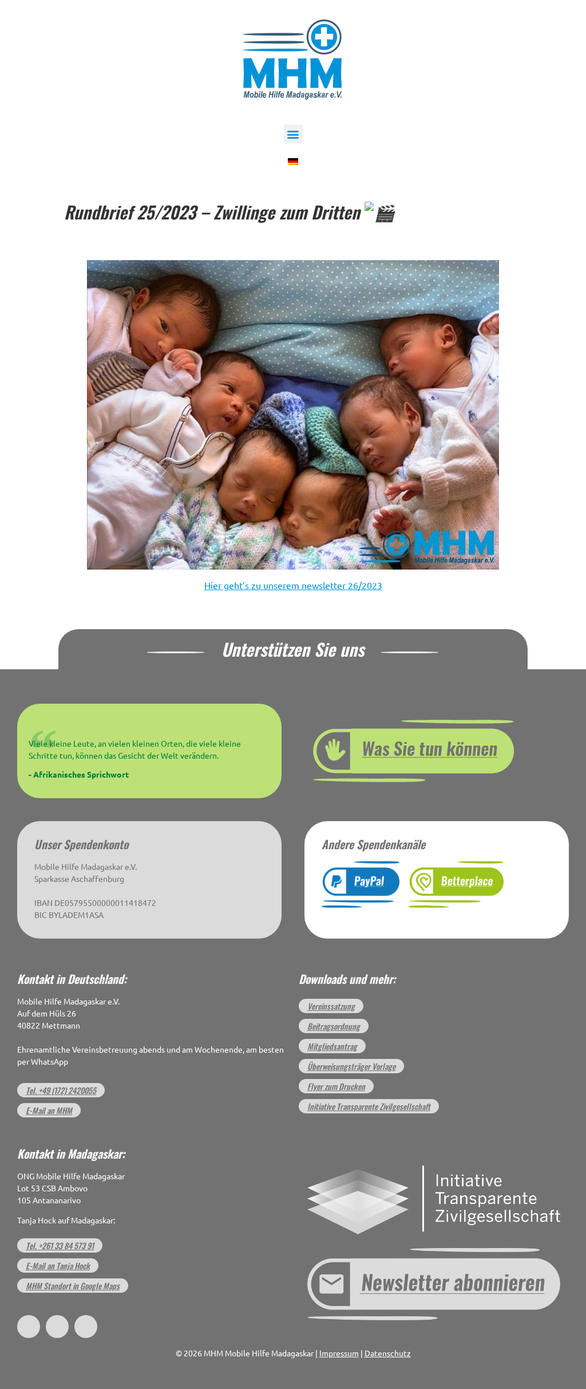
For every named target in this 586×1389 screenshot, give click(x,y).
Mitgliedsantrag (332, 1046)
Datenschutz (388, 1353)
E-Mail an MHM (49, 1110)
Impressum (339, 1353)
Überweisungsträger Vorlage (351, 1066)
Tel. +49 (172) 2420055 (61, 1090)
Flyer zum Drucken (336, 1086)
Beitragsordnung (333, 1026)
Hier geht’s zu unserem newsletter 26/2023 (293, 585)
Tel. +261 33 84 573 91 (60, 1245)
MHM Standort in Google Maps (73, 1286)
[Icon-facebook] (28, 1326)
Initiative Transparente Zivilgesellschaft (368, 1106)
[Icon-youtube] (85, 1326)
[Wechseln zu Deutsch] (293, 160)
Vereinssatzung (331, 1006)
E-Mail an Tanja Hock (58, 1265)
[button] (293, 133)
